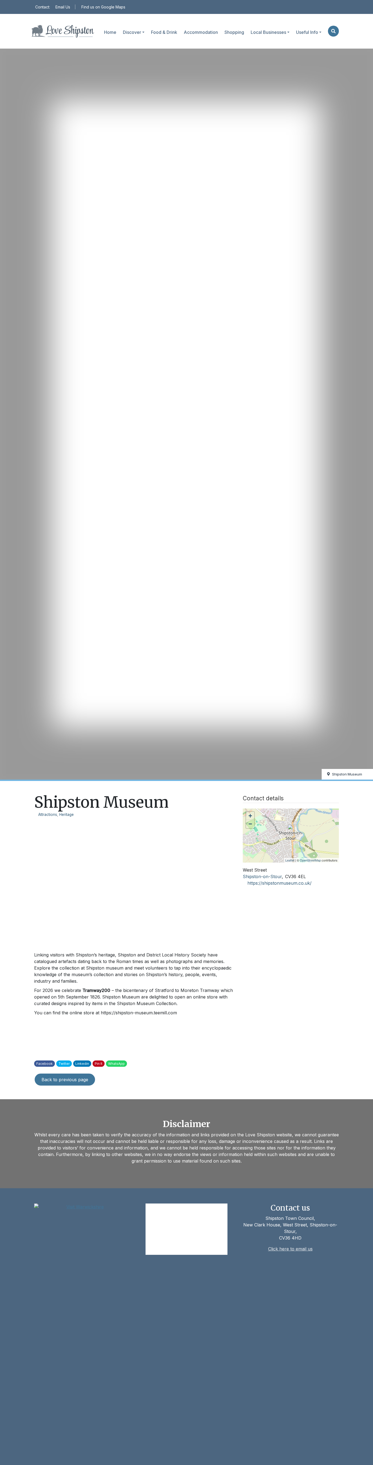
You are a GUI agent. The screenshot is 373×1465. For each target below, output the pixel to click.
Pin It (98, 1064)
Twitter (64, 1064)
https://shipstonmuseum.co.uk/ (279, 883)
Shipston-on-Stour (262, 876)
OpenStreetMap (310, 860)
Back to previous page (65, 1079)
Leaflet (289, 860)
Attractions (47, 814)
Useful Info (307, 32)
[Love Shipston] (62, 31)
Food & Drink (164, 32)
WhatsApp (116, 1064)
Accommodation (201, 32)
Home (110, 32)
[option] (134, 882)
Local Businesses (268, 32)
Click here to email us (290, 1249)
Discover (132, 32)
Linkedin (82, 1064)
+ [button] (250, 815)
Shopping (234, 32)
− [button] (250, 824)
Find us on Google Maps (103, 7)
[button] (333, 31)
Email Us (62, 7)
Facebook (44, 1064)
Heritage (66, 814)
